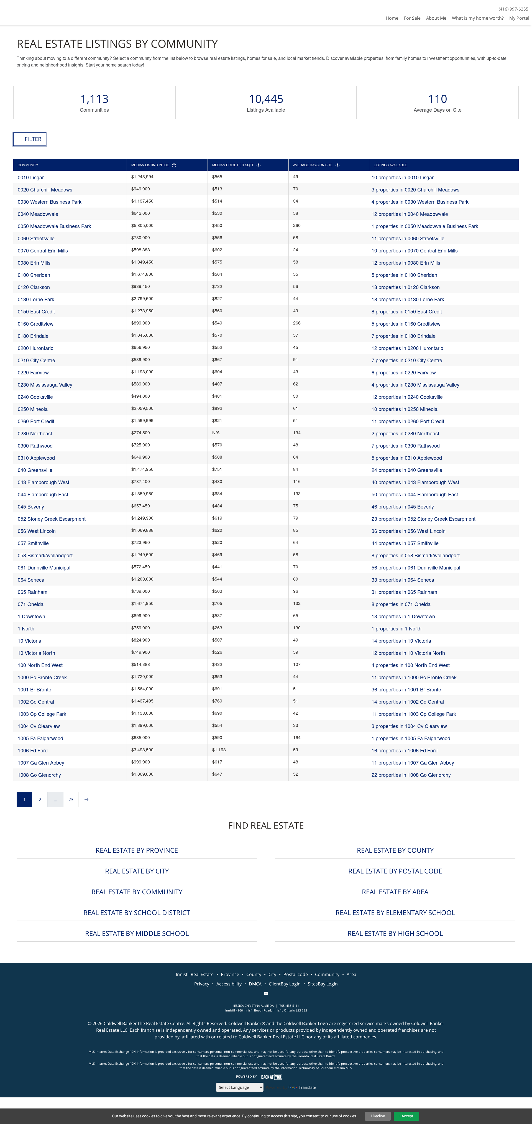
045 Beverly (31, 506)
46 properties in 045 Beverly (403, 506)
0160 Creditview (35, 323)
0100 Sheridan (34, 274)
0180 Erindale (33, 335)
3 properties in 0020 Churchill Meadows (415, 189)
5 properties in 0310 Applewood (407, 457)
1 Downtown (31, 616)
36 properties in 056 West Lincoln (409, 530)
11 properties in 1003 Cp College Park (414, 713)
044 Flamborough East (43, 494)
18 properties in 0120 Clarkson (406, 286)
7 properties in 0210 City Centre (407, 360)
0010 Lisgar (31, 177)
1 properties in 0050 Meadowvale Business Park (425, 225)
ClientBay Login (285, 984)
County (253, 974)
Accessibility (229, 984)
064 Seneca (31, 579)
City (272, 974)
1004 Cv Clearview (39, 725)
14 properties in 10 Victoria (401, 640)
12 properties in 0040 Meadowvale (410, 213)
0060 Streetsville (36, 238)
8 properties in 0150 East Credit (407, 311)
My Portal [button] (519, 18)
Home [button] (392, 18)
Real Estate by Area (395, 891)
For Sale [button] (412, 18)
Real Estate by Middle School (137, 933)
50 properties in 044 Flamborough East (415, 494)
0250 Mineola (33, 408)
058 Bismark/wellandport (45, 555)
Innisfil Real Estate (195, 974)
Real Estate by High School (395, 933)
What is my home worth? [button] (478, 18)
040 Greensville (35, 469)
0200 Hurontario (35, 347)
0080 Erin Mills (34, 262)
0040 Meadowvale (38, 213)
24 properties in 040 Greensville (407, 469)
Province (230, 974)
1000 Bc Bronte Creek (42, 677)
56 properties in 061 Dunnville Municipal (416, 567)
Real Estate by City (137, 870)
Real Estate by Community (136, 891)
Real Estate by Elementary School (395, 912)
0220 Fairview (33, 372)
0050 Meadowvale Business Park (54, 225)
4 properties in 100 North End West (411, 664)
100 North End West (40, 664)
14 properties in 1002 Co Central (408, 701)
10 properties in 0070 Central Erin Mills (415, 250)
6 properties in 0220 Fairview (404, 372)
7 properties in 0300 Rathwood (406, 445)
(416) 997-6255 (513, 9)
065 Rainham (32, 591)
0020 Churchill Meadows (45, 189)
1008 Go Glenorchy (39, 774)
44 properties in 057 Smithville (405, 542)
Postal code (295, 974)
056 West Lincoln (37, 530)
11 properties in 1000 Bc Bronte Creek (414, 677)
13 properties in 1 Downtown (403, 616)
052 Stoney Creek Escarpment (52, 518)
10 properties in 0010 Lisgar (403, 177)
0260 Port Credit (36, 421)
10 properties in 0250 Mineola (405, 408)
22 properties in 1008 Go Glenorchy (411, 774)
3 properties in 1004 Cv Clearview (409, 725)
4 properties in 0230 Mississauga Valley (415, 384)
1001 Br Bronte (34, 689)
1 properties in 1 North (396, 628)
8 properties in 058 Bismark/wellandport (416, 555)
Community (327, 974)
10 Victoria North (36, 652)
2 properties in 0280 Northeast (405, 433)
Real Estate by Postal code (395, 870)
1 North (26, 628)
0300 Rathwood (35, 445)
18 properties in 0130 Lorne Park (408, 299)
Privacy (201, 984)
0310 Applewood (36, 457)
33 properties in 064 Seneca (403, 579)
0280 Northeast (35, 433)
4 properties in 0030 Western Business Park (420, 201)
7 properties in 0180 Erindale (404, 335)
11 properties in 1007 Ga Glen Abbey (413, 762)
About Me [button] (436, 18)
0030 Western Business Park (49, 201)
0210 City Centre (36, 360)
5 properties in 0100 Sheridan (404, 274)
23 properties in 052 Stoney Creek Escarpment (423, 518)
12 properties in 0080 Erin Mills (406, 262)
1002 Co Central (36, 701)
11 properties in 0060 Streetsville (408, 238)
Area (351, 974)
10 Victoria (29, 640)
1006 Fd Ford (33, 750)
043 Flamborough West (43, 482)
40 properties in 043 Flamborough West (415, 482)
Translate (307, 1087)
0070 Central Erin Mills (43, 250)
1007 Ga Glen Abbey (41, 762)
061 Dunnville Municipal (44, 567)
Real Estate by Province (137, 850)
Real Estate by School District (136, 912)
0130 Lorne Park (36, 299)
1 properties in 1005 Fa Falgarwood (411, 738)
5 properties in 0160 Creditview (406, 323)
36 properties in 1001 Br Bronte (406, 689)
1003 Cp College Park (42, 713)
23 (70, 799)
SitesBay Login (323, 984)
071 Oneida (31, 603)
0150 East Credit (36, 311)
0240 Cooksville (35, 396)
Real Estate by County (395, 850)
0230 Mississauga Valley (45, 384)
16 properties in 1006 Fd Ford (405, 750)
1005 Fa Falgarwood (40, 738)
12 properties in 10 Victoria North (408, 652)
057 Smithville (33, 542)
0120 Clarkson (34, 286)
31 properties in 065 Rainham (404, 591)
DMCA (255, 984)
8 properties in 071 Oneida (401, 603)
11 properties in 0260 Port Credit (408, 421)
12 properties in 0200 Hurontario (407, 347)
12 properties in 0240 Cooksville (407, 396)
